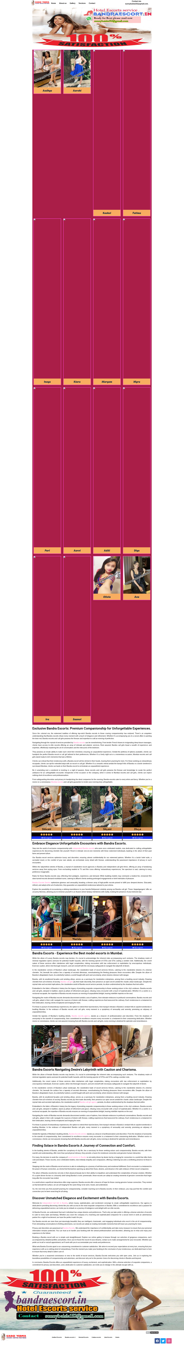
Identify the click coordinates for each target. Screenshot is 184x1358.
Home (53, 3)
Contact (92, 3)
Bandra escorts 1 (70, 1337)
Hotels (117, 1337)
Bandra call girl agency (88, 1102)
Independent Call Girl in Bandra (55, 1203)
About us (63, 3)
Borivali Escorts (83, 1337)
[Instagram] (169, 1341)
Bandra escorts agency (81, 1016)
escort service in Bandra (77, 1157)
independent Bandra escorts (83, 848)
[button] (118, 1337)
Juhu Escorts (108, 1337)
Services (82, 3)
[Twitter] (163, 1341)
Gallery (72, 3)
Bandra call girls (67, 982)
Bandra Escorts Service (41, 882)
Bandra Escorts (69, 1228)
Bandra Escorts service (77, 1134)
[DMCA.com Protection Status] (152, 1333)
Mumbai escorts (57, 782)
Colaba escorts (96, 1337)
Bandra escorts (79, 742)
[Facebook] (157, 1341)
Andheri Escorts (57, 1337)
